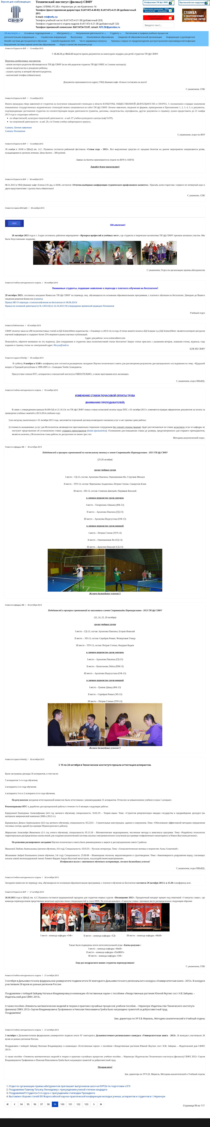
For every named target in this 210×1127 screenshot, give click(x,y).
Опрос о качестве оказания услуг (76, 44)
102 (78, 1104)
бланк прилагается (97, 430)
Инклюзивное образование (100, 37)
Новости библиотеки (14, 325)
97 (41, 1104)
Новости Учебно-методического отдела (23, 282)
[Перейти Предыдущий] (14, 1104)
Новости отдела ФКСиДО (16, 208)
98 (48, 1104)
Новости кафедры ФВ (14, 447)
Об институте (11, 33)
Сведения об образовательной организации (140, 37)
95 (28, 1104)
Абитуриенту (63, 33)
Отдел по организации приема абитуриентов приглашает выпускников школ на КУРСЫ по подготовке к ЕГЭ (69, 1086)
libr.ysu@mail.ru (61, 345)
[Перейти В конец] (101, 1104)
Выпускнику (76, 37)
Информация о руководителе (180, 37)
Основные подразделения (37, 33)
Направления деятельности (90, 33)
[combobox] (158, 25)
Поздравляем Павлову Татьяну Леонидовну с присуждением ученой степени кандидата (58, 1089)
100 (62, 1104)
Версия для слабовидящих (16, 1)
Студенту (114, 33)
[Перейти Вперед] (94, 1104)
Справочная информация (53, 37)
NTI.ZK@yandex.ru (109, 27)
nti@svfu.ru (51, 16)
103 (86, 1104)
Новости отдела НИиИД (16, 358)
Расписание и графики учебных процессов (147, 33)
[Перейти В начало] (7, 1104)
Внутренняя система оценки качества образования (29, 44)
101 (70, 1104)
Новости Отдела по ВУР (15, 48)
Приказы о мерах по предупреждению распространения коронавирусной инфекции (153, 41)
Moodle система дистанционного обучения (25, 41)
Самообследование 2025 (63, 41)
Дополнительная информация (19, 37)
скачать (38, 299)
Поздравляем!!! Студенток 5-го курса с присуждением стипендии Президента (52, 1093)
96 (35, 1104)
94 (21, 1104)
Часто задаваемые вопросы (93, 41)
